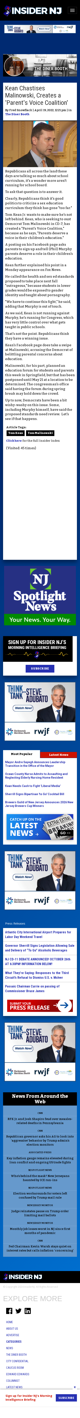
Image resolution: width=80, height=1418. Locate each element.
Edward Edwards (17, 1374)
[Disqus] (40, 506)
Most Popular (21, 754)
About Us (12, 1328)
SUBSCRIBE (40, 668)
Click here (14, 441)
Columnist (13, 1380)
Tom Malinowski (40, 433)
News (9, 1348)
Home (9, 1322)
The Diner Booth (17, 114)
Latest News (58, 755)
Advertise (12, 1335)
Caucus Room (15, 1367)
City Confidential (17, 1361)
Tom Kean (15, 433)
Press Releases (15, 923)
